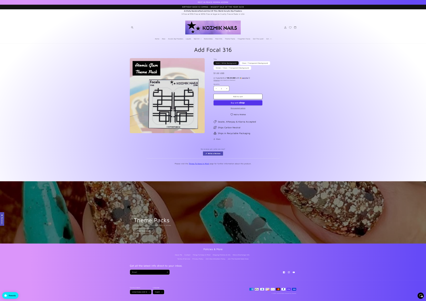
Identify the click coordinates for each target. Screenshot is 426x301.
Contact (187, 255)
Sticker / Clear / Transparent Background (232, 68)
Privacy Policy (197, 259)
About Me (178, 255)
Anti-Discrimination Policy (215, 259)
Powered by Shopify (290, 293)
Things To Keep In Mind (199, 164)
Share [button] (218, 139)
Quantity (217, 84)
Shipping (217, 80)
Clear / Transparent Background (255, 63)
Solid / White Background (226, 63)
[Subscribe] (167, 272)
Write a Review (215, 154)
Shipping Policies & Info (221, 255)
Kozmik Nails (280, 293)
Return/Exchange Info (241, 255)
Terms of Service (183, 259)
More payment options (238, 108)
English (157, 292)
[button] (132, 27)
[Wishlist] (290, 27)
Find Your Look (143, 231)
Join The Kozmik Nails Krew (238, 259)
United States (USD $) (139, 292)
